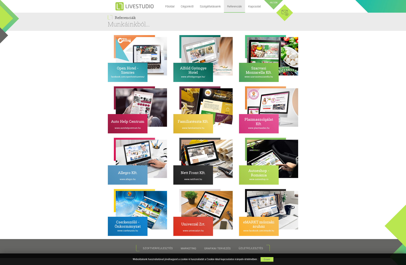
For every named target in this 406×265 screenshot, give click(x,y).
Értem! (267, 259)
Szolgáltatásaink (210, 6)
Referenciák (234, 6)
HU (271, 2)
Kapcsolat (254, 6)
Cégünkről (187, 6)
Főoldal (169, 6)
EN (276, 2)
